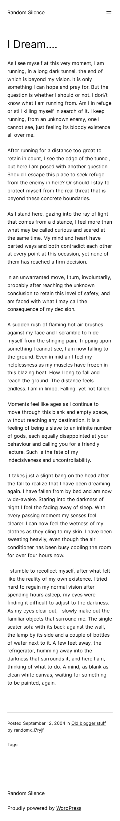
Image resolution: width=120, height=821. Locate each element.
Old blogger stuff (88, 723)
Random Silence (26, 12)
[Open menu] (109, 12)
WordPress (68, 808)
